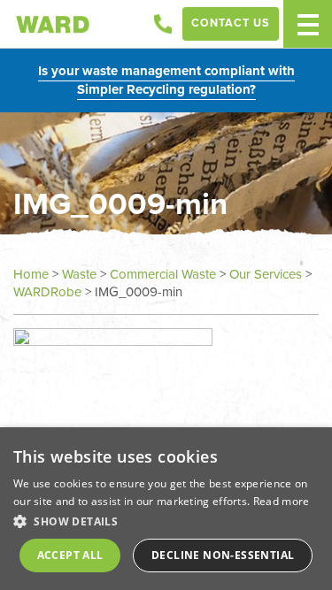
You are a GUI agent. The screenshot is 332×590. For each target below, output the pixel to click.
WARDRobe (47, 292)
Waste (79, 274)
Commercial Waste (163, 274)
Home (31, 274)
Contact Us (230, 23)
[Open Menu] (307, 24)
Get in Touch (163, 24)
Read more (281, 501)
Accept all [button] (70, 555)
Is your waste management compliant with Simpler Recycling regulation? (166, 80)
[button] (166, 521)
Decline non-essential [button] (222, 555)
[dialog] (166, 508)
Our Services (265, 274)
